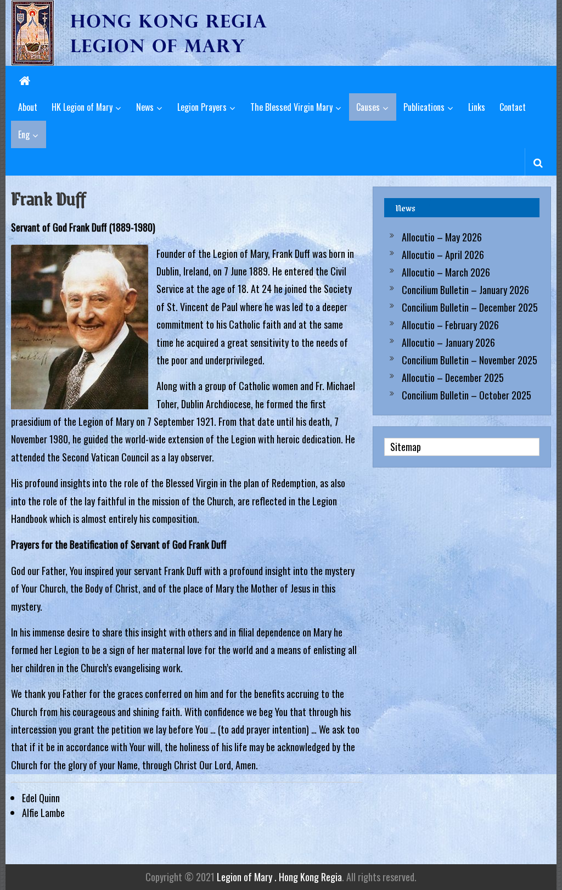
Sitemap (405, 447)
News (145, 107)
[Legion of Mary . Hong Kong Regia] (24, 79)
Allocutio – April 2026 (443, 254)
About (27, 107)
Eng (24, 134)
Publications (424, 107)
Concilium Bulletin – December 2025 (470, 307)
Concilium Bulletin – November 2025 (469, 360)
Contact (512, 107)
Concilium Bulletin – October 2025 (466, 395)
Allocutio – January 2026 (448, 342)
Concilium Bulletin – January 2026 (465, 290)
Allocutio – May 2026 (442, 237)
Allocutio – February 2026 (450, 325)
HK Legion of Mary (82, 107)
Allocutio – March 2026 (446, 272)
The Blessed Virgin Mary (291, 107)
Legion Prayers (202, 107)
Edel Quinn (41, 798)
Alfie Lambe (43, 812)
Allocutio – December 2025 (453, 377)
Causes (368, 107)
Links (476, 107)
